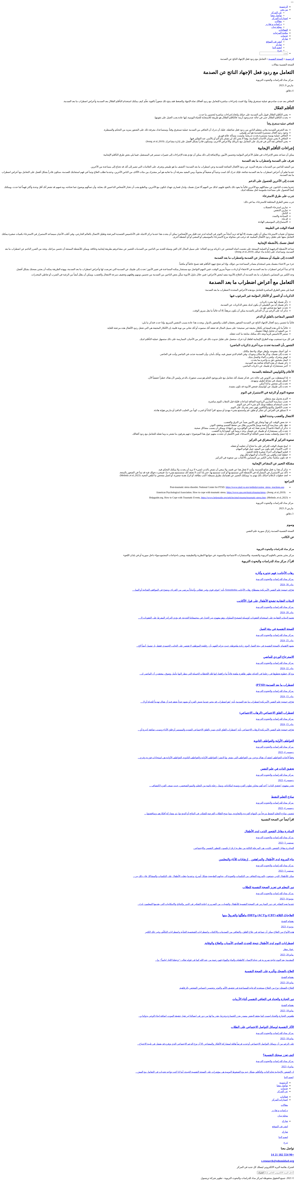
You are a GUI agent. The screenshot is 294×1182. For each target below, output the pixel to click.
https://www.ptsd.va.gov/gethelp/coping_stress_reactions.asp (255, 487)
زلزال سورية (264, 531)
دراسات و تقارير (274, 24)
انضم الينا (277, 47)
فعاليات (284, 1096)
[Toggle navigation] (292, 2)
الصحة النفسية (275, 59)
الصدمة (275, 531)
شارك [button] (285, 38)
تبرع (279, 50)
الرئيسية (283, 6)
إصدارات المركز (280, 1099)
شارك (279, 44)
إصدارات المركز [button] (280, 18)
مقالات (278, 21)
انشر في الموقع (274, 41)
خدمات (284, 35)
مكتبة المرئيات (280, 33)
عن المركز (276, 12)
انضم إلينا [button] (288, 1077)
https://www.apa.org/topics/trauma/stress (246, 492)
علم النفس (251, 531)
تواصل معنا (276, 15)
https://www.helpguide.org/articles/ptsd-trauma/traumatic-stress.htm (233, 497)
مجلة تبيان (276, 27)
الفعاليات (283, 30)
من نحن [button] (284, 9)
